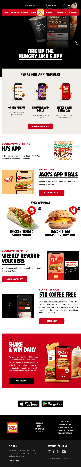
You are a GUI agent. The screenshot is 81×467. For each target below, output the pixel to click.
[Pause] (77, 43)
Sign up (75, 5)
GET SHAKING (21, 381)
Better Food (15, 12)
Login (68, 5)
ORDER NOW (52, 321)
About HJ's (65, 421)
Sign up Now (14, 461)
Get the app (52, 5)
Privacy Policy (65, 424)
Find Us (33, 12)
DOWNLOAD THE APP (40, 126)
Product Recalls (65, 433)
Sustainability (61, 12)
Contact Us (39, 429)
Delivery (39, 431)
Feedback (39, 423)
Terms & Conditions (65, 427)
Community (49, 12)
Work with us (33, 5)
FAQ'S (39, 426)
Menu (6, 12)
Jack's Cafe (24, 12)
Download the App (65, 430)
